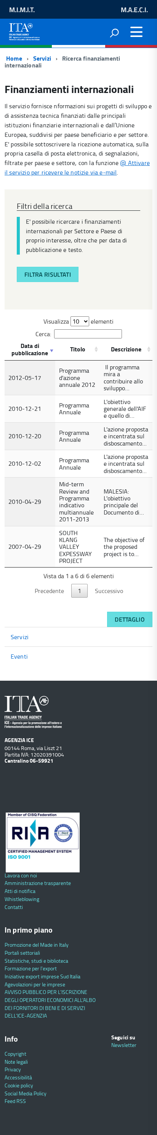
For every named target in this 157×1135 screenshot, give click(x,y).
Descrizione (126, 349)
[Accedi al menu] (136, 32)
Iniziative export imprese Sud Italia (42, 976)
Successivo (109, 591)
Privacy (13, 1069)
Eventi (19, 656)
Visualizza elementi (78, 321)
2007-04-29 (24, 546)
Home (13, 58)
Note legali (16, 1061)
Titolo (77, 349)
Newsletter (123, 1044)
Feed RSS (15, 1101)
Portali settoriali (22, 952)
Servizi (42, 58)
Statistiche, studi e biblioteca (36, 960)
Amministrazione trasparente (38, 883)
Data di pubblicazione (29, 349)
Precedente (49, 591)
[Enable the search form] (114, 32)
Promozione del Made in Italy (37, 944)
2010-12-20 (24, 436)
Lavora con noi (21, 875)
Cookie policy (19, 1085)
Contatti (14, 907)
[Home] (24, 30)
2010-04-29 (24, 501)
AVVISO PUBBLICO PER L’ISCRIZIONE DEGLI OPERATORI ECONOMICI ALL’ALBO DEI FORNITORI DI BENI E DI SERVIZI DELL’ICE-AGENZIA (50, 1003)
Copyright (15, 1053)
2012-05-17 (24, 378)
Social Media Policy (25, 1093)
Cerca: (43, 334)
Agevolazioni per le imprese (35, 984)
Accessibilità (18, 1077)
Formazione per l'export (31, 968)
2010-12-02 (24, 463)
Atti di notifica (20, 891)
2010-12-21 (24, 408)
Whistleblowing (22, 899)
